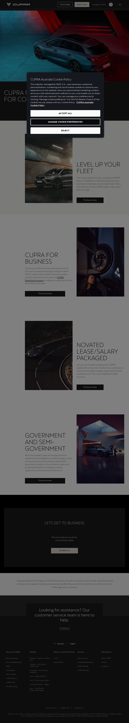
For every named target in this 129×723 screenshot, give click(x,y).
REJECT (65, 130)
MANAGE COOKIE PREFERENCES (65, 122)
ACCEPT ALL (65, 113)
